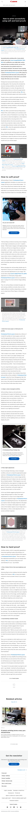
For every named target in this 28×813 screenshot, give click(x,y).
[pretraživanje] (2, 2)
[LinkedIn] (14, 807)
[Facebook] (7, 807)
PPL (22, 92)
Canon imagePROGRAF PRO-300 (10, 47)
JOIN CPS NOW (14, 232)
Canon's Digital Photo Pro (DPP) (18, 273)
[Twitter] (17, 807)
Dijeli (14, 687)
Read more (14, 458)
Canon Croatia (13, 804)
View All (13, 702)
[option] (14, 724)
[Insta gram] (10, 807)
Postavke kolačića (14, 800)
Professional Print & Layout (12, 72)
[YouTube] (20, 807)
